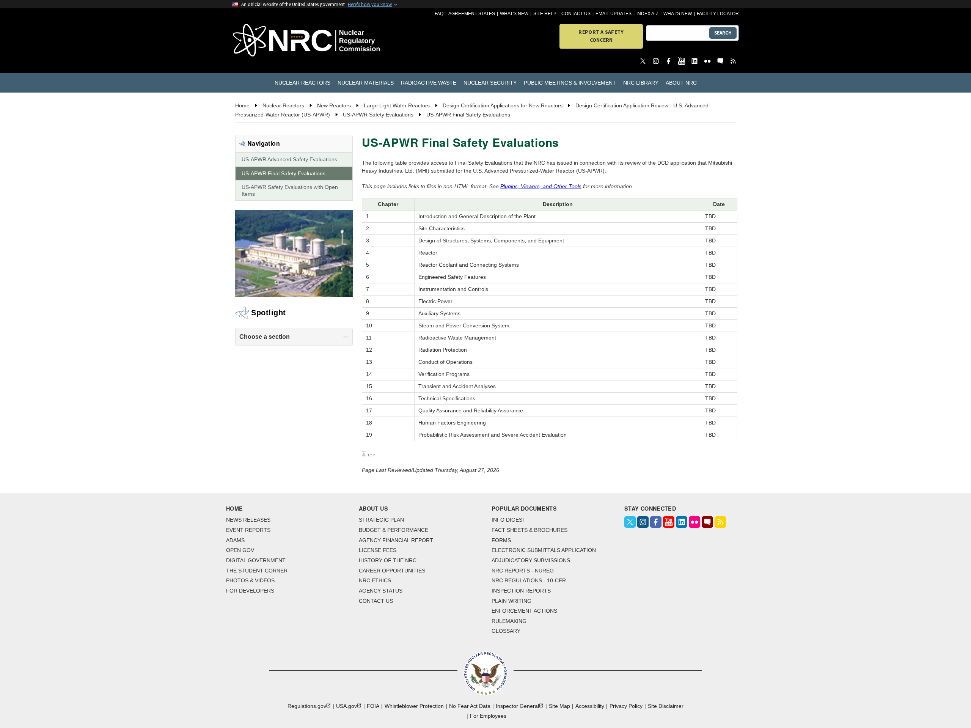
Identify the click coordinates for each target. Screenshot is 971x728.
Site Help (544, 13)
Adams (235, 540)
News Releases (248, 520)
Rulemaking (509, 621)
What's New (514, 13)
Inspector (517, 706)
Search (723, 33)
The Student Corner (257, 571)
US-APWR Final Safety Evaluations (283, 173)
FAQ (439, 13)
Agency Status (380, 591)
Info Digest (509, 520)
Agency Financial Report (396, 540)
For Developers (250, 591)
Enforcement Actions (524, 611)
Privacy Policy (626, 706)
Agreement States (471, 13)
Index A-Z (647, 13)
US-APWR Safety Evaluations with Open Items (290, 190)
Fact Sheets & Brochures (529, 530)
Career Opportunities (392, 571)
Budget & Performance (393, 530)
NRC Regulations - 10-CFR (529, 580)
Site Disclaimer (665, 706)
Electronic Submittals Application (544, 550)
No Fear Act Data (469, 706)
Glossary (506, 631)
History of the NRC (387, 560)
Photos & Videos (250, 580)
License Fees (377, 550)
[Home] (273, 41)
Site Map (559, 706)
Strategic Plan (381, 520)
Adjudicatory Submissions (531, 560)
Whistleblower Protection (414, 706)
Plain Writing (511, 601)
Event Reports (248, 530)
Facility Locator (718, 13)
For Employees (488, 716)
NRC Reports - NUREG (523, 571)
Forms (501, 540)
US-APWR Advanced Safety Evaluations (289, 159)
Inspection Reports (521, 591)
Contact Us (576, 13)
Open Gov (240, 550)
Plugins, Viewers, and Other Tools (540, 186)
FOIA (373, 706)
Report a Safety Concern (601, 35)
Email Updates (613, 13)
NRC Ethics (375, 580)
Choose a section (264, 336)
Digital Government (256, 560)
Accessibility (589, 706)
